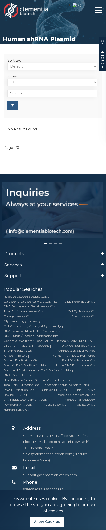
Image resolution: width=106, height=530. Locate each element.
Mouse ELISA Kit (54, 404)
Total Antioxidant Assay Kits (23, 311)
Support (13, 275)
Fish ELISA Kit (85, 390)
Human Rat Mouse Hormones (74, 355)
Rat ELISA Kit (85, 404)
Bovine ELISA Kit (15, 395)
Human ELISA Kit (16, 409)
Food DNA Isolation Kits (78, 360)
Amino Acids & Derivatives (76, 350)
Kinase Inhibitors (15, 355)
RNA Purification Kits (19, 390)
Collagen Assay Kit (17, 316)
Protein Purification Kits (21, 360)
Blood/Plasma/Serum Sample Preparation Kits (37, 380)
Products (14, 253)
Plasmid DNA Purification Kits (25, 365)
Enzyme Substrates (18, 350)
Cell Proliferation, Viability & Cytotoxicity (32, 326)
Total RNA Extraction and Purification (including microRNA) (46, 385)
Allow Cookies (47, 521)
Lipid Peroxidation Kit (80, 301)
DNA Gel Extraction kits (78, 345)
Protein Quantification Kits (76, 395)
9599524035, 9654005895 (43, 489)
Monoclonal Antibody (79, 399)
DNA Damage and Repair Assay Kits (29, 306)
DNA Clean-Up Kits (17, 375)
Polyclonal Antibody (18, 404)
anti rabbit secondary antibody (26, 399)
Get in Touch (102, 54)
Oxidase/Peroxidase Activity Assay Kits (30, 301)
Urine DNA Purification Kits (75, 365)
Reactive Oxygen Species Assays (26, 296)
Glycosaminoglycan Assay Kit (25, 321)
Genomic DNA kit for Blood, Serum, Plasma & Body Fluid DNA (48, 341)
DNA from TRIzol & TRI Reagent (26, 345)
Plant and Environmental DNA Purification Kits (37, 370)
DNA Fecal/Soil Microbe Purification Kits (32, 331)
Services (13, 264)
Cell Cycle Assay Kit (81, 311)
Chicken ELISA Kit (54, 390)
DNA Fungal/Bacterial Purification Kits (31, 336)
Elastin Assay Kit (83, 316)
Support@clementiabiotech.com (50, 475)
